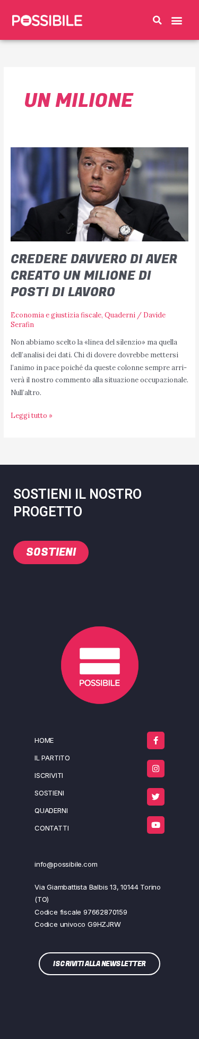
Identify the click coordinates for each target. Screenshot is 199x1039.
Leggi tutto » (32, 414)
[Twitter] (156, 797)
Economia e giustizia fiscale (56, 315)
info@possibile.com (65, 864)
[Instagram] (156, 768)
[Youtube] (156, 825)
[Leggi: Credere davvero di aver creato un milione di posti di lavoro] (100, 193)
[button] (158, 20)
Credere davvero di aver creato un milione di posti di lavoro (94, 275)
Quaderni (120, 315)
